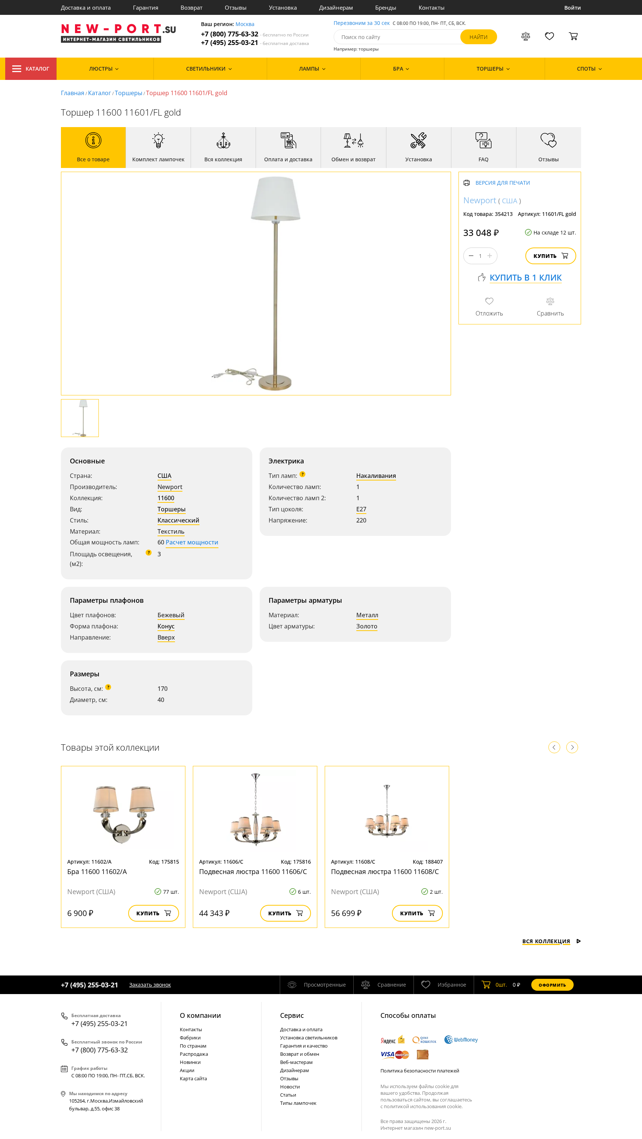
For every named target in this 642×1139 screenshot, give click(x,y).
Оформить (552, 985)
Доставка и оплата (86, 7)
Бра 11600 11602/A (97, 871)
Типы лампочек (298, 1103)
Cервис (292, 1015)
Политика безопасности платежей (419, 1070)
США (164, 476)
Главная (72, 93)
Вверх (166, 637)
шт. (501, 984)
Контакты (432, 7)
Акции (187, 1070)
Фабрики (190, 1037)
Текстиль (171, 531)
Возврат (191, 7)
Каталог (37, 68)
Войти (572, 7)
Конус (166, 626)
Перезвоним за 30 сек (362, 23)
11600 (166, 498)
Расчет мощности (192, 542)
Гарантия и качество (304, 1045)
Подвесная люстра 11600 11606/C (253, 871)
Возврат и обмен (299, 1054)
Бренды (385, 7)
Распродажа (194, 1054)
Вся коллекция (546, 941)
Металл (367, 615)
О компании (200, 1015)
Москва (245, 24)
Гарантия (145, 7)
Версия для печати (503, 183)
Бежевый (171, 615)
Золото (366, 626)
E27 (361, 509)
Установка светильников (308, 1037)
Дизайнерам (336, 7)
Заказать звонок (150, 984)
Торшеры (128, 93)
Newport (170, 487)
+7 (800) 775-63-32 (255, 34)
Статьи (288, 1094)
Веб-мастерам (296, 1062)
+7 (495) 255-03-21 (255, 42)
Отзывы (236, 7)
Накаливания (376, 476)
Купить (545, 255)
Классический (179, 520)
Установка (283, 7)
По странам (193, 1045)
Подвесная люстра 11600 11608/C (385, 871)
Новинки (190, 1062)
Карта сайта (193, 1078)
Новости (290, 1086)
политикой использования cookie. (423, 1106)
